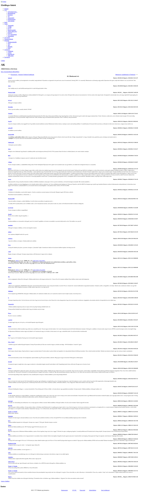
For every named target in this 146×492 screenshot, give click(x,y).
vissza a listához (5, 481)
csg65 (9, 251)
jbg (9, 276)
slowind (10, 361)
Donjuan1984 (11, 198)
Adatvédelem (92, 490)
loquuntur (10, 416)
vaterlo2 (10, 320)
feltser (9, 355)
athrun (9, 232)
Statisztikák (11, 36)
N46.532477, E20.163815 (39, 260)
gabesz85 (10, 128)
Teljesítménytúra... (12, 12)
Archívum (7, 49)
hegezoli (10, 405)
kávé (9, 420)
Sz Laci (10, 100)
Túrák (6, 24)
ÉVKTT (10, 33)
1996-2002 (11, 55)
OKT (9, 43)
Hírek (5, 22)
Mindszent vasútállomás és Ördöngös (125, 74)
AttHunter (10, 291)
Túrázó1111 (11, 304)
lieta (9, 434)
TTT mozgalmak (12, 34)
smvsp (9, 179)
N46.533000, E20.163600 (39, 270)
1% (8, 16)
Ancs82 (10, 214)
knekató (10, 348)
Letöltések (10, 51)
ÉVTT (9, 28)
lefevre (9, 368)
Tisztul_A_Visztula (12, 411)
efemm (9, 258)
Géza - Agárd (11, 342)
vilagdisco (10, 457)
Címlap (3, 60)
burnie (9, 326)
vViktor (10, 162)
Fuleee (9, 425)
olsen (9, 86)
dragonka (10, 107)
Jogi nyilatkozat (105, 490)
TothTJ (10, 283)
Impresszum (64, 490)
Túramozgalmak (8, 39)
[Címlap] (3, 1)
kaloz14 (10, 78)
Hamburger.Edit (12, 443)
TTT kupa (7, 37)
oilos (9, 439)
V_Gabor (10, 189)
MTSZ (17, 260)
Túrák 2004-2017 (12, 31)
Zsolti (9, 386)
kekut (9, 378)
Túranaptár (11, 25)
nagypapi (10, 401)
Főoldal (6, 9)
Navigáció (7, 57)
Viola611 (10, 113)
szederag (10, 238)
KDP (9, 48)
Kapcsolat (82, 490)
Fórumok (6, 40)
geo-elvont (10, 207)
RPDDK (10, 46)
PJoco (9, 313)
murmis (10, 393)
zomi (9, 452)
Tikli (9, 335)
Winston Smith (11, 92)
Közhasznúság (11, 19)
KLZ (9, 218)
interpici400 (11, 134)
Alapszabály (11, 18)
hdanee (9, 168)
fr (8, 297)
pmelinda (10, 225)
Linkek (9, 52)
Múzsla (10, 476)
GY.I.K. (74, 490)
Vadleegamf (11, 142)
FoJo (9, 245)
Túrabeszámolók (12, 42)
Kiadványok (11, 54)
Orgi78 (10, 121)
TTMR (9, 27)
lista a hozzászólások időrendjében (10, 71)
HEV (9, 155)
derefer (10, 429)
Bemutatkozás (11, 13)
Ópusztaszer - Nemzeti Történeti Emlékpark (22, 74)
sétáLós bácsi (11, 461)
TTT (5, 10)
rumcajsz (10, 448)
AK (9, 45)
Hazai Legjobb (12, 30)
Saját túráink (11, 21)
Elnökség (10, 15)
